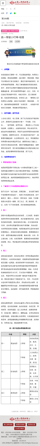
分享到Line (14, 13)
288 (11, 41)
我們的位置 (31, 424)
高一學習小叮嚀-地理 (8, 25)
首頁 (3, 23)
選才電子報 (10, 23)
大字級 (14, 9)
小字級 (7, 9)
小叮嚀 (17, 41)
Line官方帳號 (19, 428)
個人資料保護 (8, 424)
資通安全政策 (20, 424)
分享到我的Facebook (7, 13)
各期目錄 (18, 23)
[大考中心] (20, 3)
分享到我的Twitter (11, 13)
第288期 (26, 23)
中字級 (11, 9)
